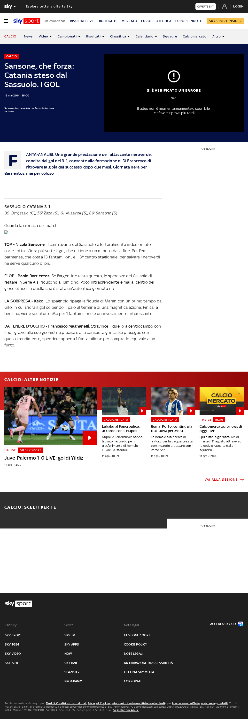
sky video (13, 653)
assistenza (208, 703)
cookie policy (135, 644)
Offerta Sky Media (139, 672)
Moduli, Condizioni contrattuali (66, 703)
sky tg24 (12, 644)
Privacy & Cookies (99, 703)
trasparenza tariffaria (186, 703)
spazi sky (71, 672)
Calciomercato (195, 36)
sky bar (70, 663)
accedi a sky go (223, 624)
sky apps (71, 644)
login (238, 6)
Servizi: (69, 625)
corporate (133, 681)
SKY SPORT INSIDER (225, 21)
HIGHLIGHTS (108, 21)
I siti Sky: (11, 625)
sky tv (69, 635)
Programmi (73, 681)
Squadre (170, 36)
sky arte (12, 663)
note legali (133, 653)
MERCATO (129, 21)
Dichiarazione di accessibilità (148, 663)
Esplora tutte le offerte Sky (49, 6)
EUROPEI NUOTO (189, 21)
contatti (222, 703)
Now (68, 653)
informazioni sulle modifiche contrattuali (138, 703)
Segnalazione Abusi (126, 710)
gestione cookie (137, 635)
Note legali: (132, 625)
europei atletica (156, 21)
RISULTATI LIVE (82, 21)
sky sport (13, 635)
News (28, 36)
